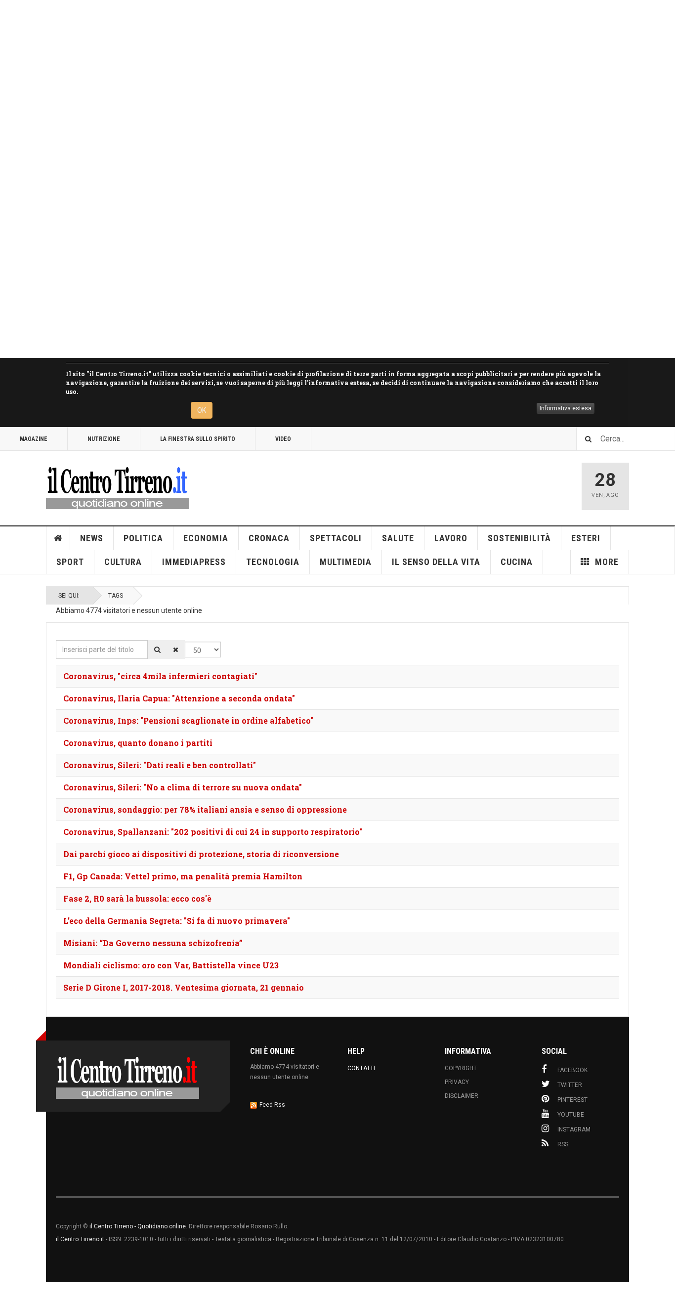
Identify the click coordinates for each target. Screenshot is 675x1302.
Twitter (569, 1085)
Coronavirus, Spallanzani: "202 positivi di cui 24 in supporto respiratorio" (212, 831)
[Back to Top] (9, 1292)
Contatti (361, 1068)
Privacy (457, 1082)
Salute (398, 538)
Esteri (585, 538)
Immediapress (194, 562)
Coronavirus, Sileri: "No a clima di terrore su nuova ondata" (182, 787)
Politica (143, 538)
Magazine (33, 438)
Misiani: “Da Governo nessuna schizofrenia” (153, 943)
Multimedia (346, 562)
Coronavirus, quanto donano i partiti (137, 743)
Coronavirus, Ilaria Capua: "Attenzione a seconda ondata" (179, 698)
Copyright (461, 1068)
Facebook (572, 1070)
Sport (70, 562)
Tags (115, 595)
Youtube (570, 1114)
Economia (205, 538)
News (91, 538)
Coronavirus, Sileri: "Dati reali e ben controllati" (159, 765)
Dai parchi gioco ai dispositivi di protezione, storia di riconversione (201, 854)
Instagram (574, 1129)
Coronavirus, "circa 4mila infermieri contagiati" (160, 676)
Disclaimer (461, 1095)
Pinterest (572, 1099)
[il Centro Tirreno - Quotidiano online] (117, 486)
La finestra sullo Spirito (197, 438)
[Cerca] (157, 649)
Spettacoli (336, 538)
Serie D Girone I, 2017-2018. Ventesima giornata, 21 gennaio (183, 987)
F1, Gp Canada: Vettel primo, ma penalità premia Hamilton (182, 876)
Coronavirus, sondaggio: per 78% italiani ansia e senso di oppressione (205, 809)
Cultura (123, 562)
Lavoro (450, 538)
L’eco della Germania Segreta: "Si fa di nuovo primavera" (176, 920)
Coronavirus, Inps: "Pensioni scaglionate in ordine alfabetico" (188, 720)
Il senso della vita (436, 562)
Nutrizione (103, 438)
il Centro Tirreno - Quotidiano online (137, 1226)
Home (58, 538)
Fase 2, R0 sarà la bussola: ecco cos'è (137, 898)
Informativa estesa (565, 408)
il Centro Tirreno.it (80, 1239)
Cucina (517, 562)
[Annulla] (176, 649)
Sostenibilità (519, 538)
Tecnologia (272, 562)
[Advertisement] (296, 179)
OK (201, 410)
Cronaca (269, 538)
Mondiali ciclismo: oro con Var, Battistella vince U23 (171, 965)
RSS (562, 1144)
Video (283, 438)
